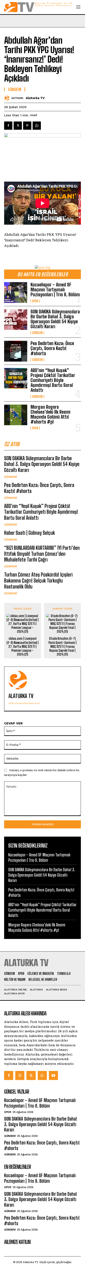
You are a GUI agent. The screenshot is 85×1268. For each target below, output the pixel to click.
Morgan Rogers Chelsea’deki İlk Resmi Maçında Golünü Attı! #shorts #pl (50, 414)
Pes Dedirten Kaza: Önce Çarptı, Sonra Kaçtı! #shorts (52, 348)
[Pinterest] (27, 125)
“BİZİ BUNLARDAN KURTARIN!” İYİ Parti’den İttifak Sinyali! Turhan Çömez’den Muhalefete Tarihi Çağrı (42, 554)
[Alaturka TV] (7, 98)
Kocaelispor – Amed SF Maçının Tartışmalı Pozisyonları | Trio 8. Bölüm (55, 289)
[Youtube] (53, 1075)
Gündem (37, 332)
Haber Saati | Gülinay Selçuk (29, 533)
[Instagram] (19, 1075)
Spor (35, 301)
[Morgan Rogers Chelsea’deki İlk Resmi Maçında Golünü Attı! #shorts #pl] (15, 415)
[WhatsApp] (37, 125)
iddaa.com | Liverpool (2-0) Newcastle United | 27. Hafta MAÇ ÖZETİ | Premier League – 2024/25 (22, 646)
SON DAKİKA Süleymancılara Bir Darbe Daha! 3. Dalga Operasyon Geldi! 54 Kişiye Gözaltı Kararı (55, 319)
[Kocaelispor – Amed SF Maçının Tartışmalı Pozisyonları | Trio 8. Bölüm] (15, 292)
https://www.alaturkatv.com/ (24, 703)
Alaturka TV (35, 98)
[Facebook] (8, 125)
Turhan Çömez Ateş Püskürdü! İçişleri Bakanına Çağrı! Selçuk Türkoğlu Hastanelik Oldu (38, 581)
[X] (18, 125)
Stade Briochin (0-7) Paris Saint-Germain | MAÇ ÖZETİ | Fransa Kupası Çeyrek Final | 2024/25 (62, 646)
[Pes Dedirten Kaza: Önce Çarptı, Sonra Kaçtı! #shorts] (15, 351)
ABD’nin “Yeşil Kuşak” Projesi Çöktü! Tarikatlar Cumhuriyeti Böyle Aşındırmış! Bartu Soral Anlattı (53, 380)
